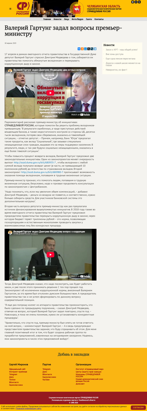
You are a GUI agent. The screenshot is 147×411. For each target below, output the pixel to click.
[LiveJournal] (91, 48)
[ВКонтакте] (79, 48)
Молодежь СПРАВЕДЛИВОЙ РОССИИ (88, 375)
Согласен (138, 408)
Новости (57, 19)
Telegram (13, 374)
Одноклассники (16, 385)
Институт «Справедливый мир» (89, 369)
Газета (89, 19)
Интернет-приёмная (18, 372)
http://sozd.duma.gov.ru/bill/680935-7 (35, 162)
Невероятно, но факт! (115, 70)
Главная (47, 19)
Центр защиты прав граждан (88, 372)
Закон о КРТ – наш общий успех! (120, 50)
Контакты (99, 19)
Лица (66, 19)
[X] (88, 48)
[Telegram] (95, 48)
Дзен (11, 377)
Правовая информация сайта (28, 409)
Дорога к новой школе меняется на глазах (121, 64)
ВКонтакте (14, 382)
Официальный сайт (17, 369)
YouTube (45, 380)
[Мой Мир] (85, 48)
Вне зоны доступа (113, 54)
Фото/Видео (77, 19)
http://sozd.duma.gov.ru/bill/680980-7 (42, 172)
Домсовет (80, 384)
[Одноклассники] (82, 48)
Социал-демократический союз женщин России (89, 380)
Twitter (12, 380)
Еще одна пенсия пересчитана (119, 59)
